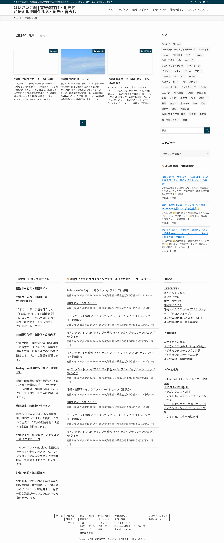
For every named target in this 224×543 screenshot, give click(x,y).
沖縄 (174, 108)
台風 (193, 98)
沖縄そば (184, 108)
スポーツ (102, 525)
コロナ (198, 71)
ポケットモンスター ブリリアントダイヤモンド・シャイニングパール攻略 (185, 408)
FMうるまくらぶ (122, 522)
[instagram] (200, 2)
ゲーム (188, 71)
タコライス (179, 76)
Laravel (165, 54)
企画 (100, 529)
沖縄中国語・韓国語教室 (179, 166)
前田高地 (201, 92)
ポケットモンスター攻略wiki (181, 416)
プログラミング (188, 87)
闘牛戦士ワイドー (170, 119)
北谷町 (173, 98)
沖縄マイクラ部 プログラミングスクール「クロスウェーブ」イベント (111, 279)
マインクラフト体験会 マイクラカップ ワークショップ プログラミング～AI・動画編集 (110, 318)
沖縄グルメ (71, 515)
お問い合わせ (155, 519)
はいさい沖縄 (172, 297)
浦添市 (192, 114)
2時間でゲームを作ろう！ (82, 303)
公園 (82, 522)
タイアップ (103, 519)
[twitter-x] (195, 2)
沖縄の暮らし (120, 515)
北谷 (164, 98)
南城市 (183, 98)
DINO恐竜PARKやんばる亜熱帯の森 (178, 49)
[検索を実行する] (207, 130)
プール (203, 87)
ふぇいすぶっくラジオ (172, 65)
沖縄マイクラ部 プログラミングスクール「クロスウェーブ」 (185, 311)
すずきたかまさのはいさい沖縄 (182, 350)
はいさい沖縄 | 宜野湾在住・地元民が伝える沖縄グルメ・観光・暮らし (45, 9)
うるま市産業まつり (171, 60)
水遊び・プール (87, 525)
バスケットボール (170, 81)
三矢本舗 (166, 92)
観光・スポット (87, 515)
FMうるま (204, 49)
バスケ (192, 76)
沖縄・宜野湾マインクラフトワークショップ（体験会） (99, 389)
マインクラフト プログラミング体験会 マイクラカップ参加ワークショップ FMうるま (111, 334)
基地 (164, 103)
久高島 (190, 92)
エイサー (102, 522)
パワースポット (190, 81)
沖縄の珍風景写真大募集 (173, 114)
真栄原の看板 (86, 532)
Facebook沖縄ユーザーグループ (129, 525)
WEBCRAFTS (171, 288)
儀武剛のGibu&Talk (123, 529)
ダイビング (85, 529)
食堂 (185, 119)
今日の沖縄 (120, 519)
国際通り (84, 519)
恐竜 (203, 103)
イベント (166, 71)
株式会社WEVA (172, 301)
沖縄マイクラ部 (173, 305)
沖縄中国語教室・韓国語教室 (181, 322)
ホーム (59, 515)
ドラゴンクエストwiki (177, 391)
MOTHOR (177, 54)
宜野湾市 (184, 103)
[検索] (208, 2)
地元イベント (104, 515)
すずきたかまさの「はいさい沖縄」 (185, 346)
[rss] (204, 2)
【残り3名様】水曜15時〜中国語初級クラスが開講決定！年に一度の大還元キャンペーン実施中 (185, 180)
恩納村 (165, 108)
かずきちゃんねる (174, 293)
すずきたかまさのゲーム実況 (181, 354)
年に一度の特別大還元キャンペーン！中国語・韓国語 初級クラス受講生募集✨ (183, 206)
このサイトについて (158, 515)
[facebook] (191, 2)
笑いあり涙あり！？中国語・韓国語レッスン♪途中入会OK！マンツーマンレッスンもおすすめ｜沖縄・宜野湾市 (185, 233)
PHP (188, 54)
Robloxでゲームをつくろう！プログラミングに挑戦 (97, 290)
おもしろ (189, 60)
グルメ (177, 71)
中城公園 (178, 92)
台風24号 (203, 98)
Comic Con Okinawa (171, 44)
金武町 (203, 114)
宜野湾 (173, 103)
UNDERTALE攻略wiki (176, 387)
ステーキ (166, 76)
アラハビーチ (193, 65)
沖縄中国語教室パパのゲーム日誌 (183, 318)
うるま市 (198, 54)
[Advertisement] (112, 476)
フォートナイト (169, 87)
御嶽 (195, 103)
